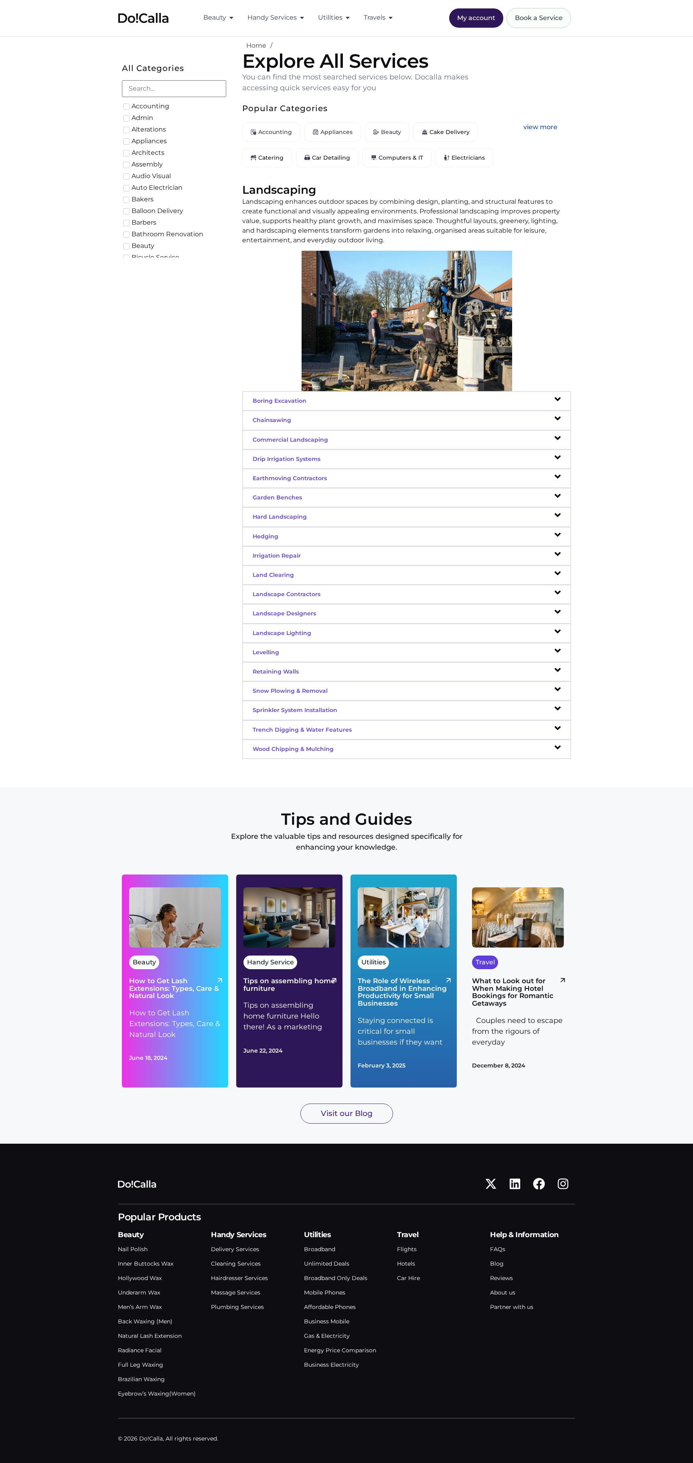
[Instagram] (563, 1184)
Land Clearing (273, 574)
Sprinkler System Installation (295, 710)
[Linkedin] (515, 1184)
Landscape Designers (284, 613)
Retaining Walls (276, 671)
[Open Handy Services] (302, 17)
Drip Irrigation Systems (286, 459)
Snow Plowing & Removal (290, 690)
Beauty (131, 1234)
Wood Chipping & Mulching (293, 749)
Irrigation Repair (277, 555)
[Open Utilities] (347, 17)
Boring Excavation (279, 400)
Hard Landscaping (280, 516)
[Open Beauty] (231, 17)
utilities (317, 1234)
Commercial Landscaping (290, 439)
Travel (408, 1234)
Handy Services (238, 1234)
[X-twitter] (491, 1184)
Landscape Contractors (286, 594)
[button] (540, 127)
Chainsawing (272, 420)
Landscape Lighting (282, 633)
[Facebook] (539, 1184)
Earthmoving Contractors (290, 478)
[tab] (407, 401)
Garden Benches (277, 497)
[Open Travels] (390, 17)
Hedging (265, 536)
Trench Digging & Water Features (302, 729)
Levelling (266, 652)
